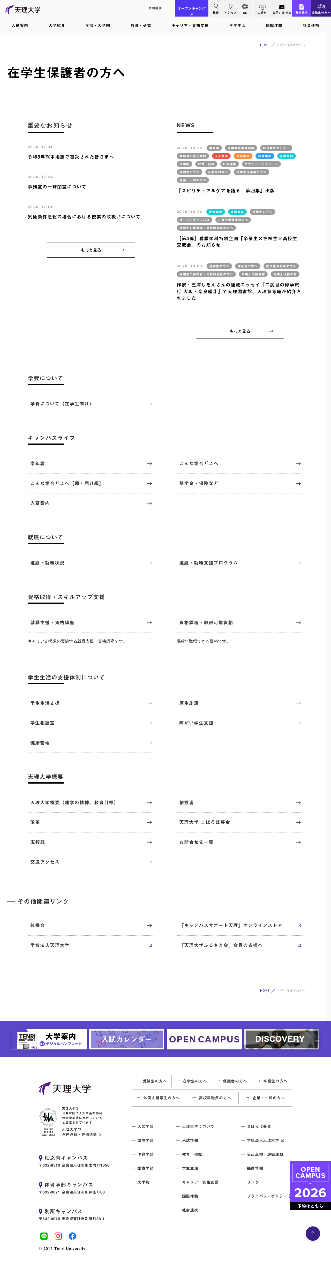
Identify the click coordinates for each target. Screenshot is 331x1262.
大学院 (143, 1182)
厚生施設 (189, 703)
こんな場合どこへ (199, 463)
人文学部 (145, 1126)
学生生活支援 (45, 703)
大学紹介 (57, 25)
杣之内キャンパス (66, 1157)
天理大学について (198, 1126)
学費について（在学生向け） (62, 403)
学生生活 (237, 25)
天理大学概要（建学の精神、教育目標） (74, 802)
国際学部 (145, 1140)
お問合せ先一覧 (196, 842)
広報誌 (37, 842)
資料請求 (301, 12)
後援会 (37, 925)
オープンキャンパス (192, 11)
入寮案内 (40, 503)
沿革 (35, 822)
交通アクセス (45, 862)
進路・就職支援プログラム (208, 562)
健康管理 (40, 742)
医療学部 (145, 1168)
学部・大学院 (97, 25)
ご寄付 (262, 12)
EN (245, 12)
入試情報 (190, 1140)
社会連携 (311, 25)
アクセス (230, 12)
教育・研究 (141, 25)
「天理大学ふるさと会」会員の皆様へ (221, 945)
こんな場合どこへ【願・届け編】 (67, 483)
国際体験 (274, 25)
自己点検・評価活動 (265, 1154)
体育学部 (145, 1154)
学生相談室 (42, 722)
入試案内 (20, 25)
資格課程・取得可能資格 (206, 622)
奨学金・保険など (199, 483)
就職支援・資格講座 (52, 622)
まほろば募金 (259, 1126)
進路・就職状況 (47, 562)
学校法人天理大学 (50, 945)
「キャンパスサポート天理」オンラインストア (230, 925)
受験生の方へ (321, 12)
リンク (253, 1182)
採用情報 (255, 1168)
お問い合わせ (282, 12)
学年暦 (37, 463)
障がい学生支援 (196, 722)
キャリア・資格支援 (190, 25)
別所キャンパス (63, 1211)
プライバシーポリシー (267, 1196)
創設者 (186, 802)
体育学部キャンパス (68, 1184)
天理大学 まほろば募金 (204, 822)
